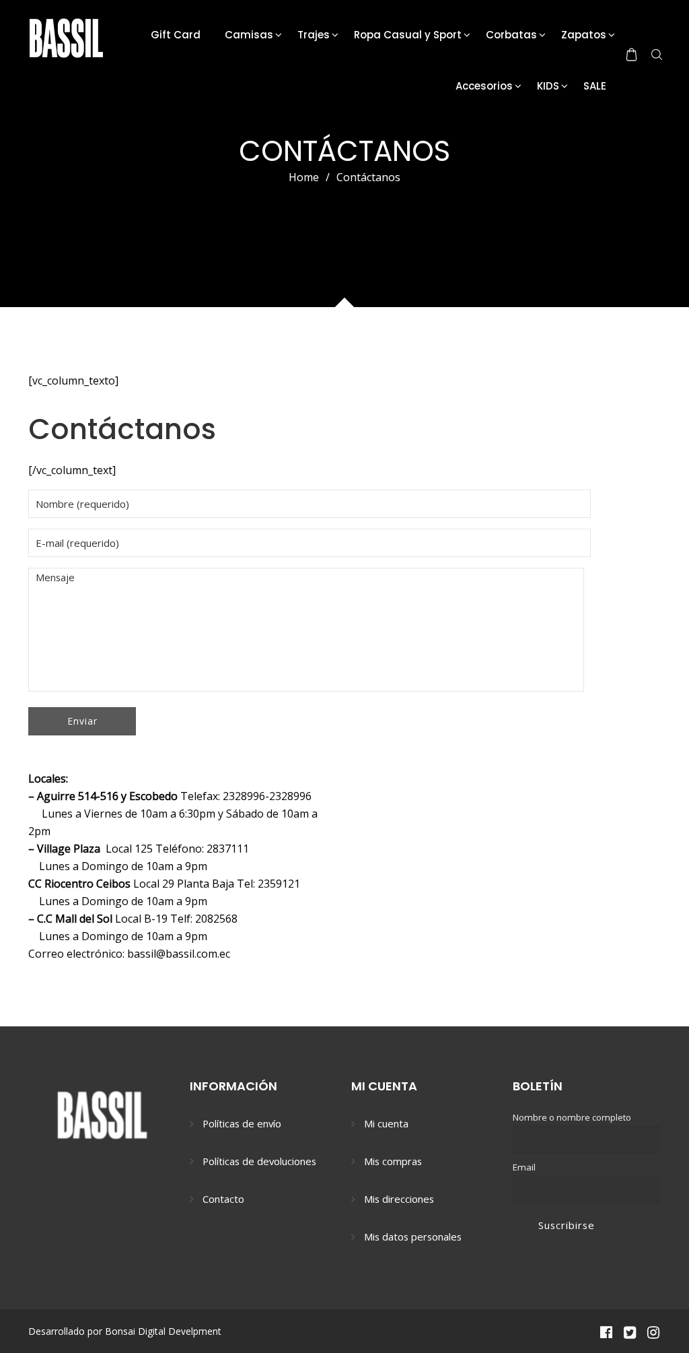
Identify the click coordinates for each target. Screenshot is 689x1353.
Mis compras (393, 1161)
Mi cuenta (386, 1123)
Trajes (313, 35)
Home (304, 177)
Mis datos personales (413, 1236)
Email (524, 1167)
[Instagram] (654, 1331)
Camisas (249, 35)
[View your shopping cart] (631, 54)
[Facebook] (606, 1331)
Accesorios (484, 86)
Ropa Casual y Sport (408, 35)
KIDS (548, 86)
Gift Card (176, 35)
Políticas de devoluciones (259, 1161)
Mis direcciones (399, 1199)
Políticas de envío (242, 1123)
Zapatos (583, 35)
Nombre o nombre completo (572, 1117)
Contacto (223, 1199)
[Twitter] (629, 1331)
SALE (594, 86)
